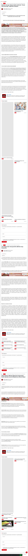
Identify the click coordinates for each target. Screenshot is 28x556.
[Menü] (1, 1)
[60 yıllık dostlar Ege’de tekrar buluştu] (7, 345)
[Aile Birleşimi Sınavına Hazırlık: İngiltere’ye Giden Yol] (20, 130)
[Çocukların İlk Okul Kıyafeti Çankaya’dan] (20, 518)
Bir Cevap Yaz (4, 353)
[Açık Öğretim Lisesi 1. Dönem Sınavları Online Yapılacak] (7, 525)
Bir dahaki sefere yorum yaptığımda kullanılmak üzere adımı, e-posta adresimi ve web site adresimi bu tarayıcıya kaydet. (14, 240)
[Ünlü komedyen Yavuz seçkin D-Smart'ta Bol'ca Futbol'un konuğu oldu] (7, 341)
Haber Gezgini (5, 8)
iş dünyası (25, 554)
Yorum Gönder (4, 370)
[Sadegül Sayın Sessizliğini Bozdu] (20, 345)
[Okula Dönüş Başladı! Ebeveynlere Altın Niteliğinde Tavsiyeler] (20, 525)
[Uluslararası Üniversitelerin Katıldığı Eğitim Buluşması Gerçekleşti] (20, 487)
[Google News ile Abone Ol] (4, 12)
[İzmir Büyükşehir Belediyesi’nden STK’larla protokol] (20, 189)
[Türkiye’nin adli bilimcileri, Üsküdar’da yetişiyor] (20, 220)
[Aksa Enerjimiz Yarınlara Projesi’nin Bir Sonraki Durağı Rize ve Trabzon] (7, 487)
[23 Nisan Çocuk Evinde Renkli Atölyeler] (20, 348)
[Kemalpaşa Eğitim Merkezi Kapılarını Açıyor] (7, 220)
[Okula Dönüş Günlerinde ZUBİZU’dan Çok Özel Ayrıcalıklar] (7, 518)
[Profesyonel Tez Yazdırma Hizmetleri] (7, 130)
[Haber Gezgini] (4, 1)
